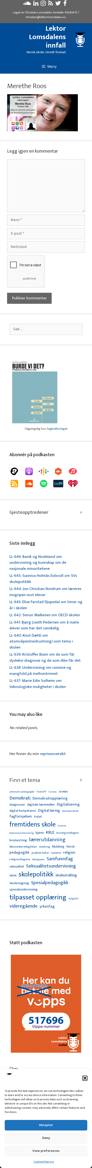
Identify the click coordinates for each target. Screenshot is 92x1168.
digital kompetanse (22, 810)
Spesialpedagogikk (49, 882)
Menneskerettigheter (23, 847)
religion (69, 852)
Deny (46, 1138)
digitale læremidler (41, 804)
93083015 (71, 12)
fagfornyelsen (20, 816)
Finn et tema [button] (24, 780)
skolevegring (19, 883)
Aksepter (46, 1125)
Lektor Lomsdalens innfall (47, 37)
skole (13, 875)
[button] (85, 1078)
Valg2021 (73, 899)
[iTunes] (75, 471)
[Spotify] (46, 483)
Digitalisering (68, 804)
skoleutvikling (66, 875)
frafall (38, 817)
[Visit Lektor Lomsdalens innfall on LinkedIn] (35, 4)
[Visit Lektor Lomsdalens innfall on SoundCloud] (27, 4)
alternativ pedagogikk (21, 792)
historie (62, 826)
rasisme (56, 853)
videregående (23, 906)
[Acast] (16, 471)
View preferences (46, 1151)
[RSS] (16, 483)
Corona (52, 792)
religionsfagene (19, 859)
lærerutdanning (47, 840)
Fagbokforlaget (57, 428)
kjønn (40, 832)
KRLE (50, 833)
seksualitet (16, 866)
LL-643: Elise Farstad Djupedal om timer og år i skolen (45, 605)
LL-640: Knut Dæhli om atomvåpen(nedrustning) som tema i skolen (41, 641)
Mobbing (58, 846)
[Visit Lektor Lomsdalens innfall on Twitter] (58, 4)
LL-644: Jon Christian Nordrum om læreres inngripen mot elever (45, 592)
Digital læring (49, 811)
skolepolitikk (36, 874)
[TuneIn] (60, 483)
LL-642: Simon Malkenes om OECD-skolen (44, 615)
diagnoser (17, 804)
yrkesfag (47, 906)
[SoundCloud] (31, 483)
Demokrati (19, 798)
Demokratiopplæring (50, 798)
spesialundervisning (23, 889)
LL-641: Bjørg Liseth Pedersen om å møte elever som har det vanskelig (44, 625)
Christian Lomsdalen (38, 12)
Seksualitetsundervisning (51, 866)
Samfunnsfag (60, 859)
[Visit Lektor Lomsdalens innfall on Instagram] (43, 4)
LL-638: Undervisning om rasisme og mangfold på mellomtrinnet (40, 670)
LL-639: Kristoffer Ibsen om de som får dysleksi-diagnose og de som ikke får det (45, 657)
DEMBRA (63, 792)
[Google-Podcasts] (46, 471)
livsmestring (18, 840)
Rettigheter (38, 859)
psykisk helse (40, 853)
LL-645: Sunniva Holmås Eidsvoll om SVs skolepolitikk (43, 578)
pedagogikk (19, 853)
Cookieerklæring (43, 1161)
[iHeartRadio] (75, 483)
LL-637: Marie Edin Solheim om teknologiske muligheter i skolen (37, 683)
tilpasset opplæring (37, 897)
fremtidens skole (32, 825)
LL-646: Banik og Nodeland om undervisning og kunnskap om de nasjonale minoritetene (37, 562)
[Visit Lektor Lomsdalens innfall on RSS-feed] (50, 4)
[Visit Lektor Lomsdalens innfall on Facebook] (65, 4)
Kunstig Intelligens (67, 833)
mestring (44, 847)
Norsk (71, 846)
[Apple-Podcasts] (31, 471)
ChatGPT (41, 792)
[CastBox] (60, 471)
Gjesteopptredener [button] (28, 512)
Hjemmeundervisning (21, 833)
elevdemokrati (70, 811)
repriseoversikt (53, 754)
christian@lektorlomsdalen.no (45, 17)
